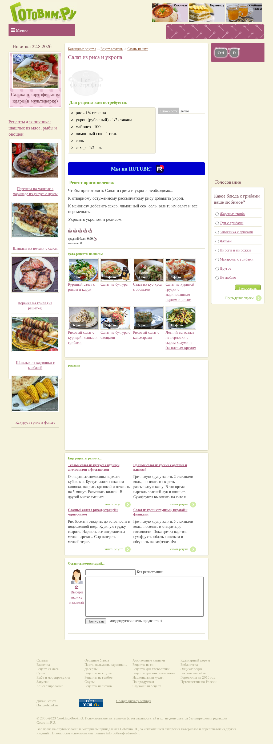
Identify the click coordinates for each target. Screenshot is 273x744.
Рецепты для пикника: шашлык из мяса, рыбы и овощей (33, 128)
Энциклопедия (191, 669)
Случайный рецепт (147, 686)
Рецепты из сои (144, 665)
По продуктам (143, 682)
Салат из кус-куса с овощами (147, 287)
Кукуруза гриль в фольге (35, 422)
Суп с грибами (231, 222)
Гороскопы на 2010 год (197, 677)
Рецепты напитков (98, 686)
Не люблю (228, 277)
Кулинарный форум (195, 660)
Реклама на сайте (193, 673)
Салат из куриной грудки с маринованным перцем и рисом (180, 292)
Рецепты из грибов (99, 677)
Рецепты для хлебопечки (151, 669)
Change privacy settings (133, 701)
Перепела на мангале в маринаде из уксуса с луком (35, 191)
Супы (41, 673)
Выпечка (43, 665)
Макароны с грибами (237, 259)
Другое (225, 268)
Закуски (43, 682)
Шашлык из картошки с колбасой (35, 365)
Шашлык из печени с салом (35, 248)
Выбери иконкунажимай (76, 594)
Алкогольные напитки (149, 660)
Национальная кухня (148, 677)
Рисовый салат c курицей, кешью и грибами (83, 337)
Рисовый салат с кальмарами (146, 335)
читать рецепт (114, 504)
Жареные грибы (232, 213)
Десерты (91, 669)
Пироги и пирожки (235, 250)
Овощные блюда (97, 660)
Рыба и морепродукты (53, 677)
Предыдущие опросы (239, 298)
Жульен (226, 240)
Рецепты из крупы (98, 673)
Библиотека (189, 665)
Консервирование (50, 686)
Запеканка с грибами (236, 231)
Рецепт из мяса (48, 669)
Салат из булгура (114, 284)
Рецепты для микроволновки (154, 673)
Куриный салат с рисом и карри (81, 287)
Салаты (42, 660)
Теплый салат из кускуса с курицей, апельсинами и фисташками (94, 467)
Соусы (90, 682)
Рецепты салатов (112, 48)
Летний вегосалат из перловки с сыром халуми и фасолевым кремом (181, 340)
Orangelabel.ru (47, 705)
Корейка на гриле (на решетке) (35, 305)
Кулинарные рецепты (82, 48)
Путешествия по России (198, 682)
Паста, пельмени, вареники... (106, 665)
